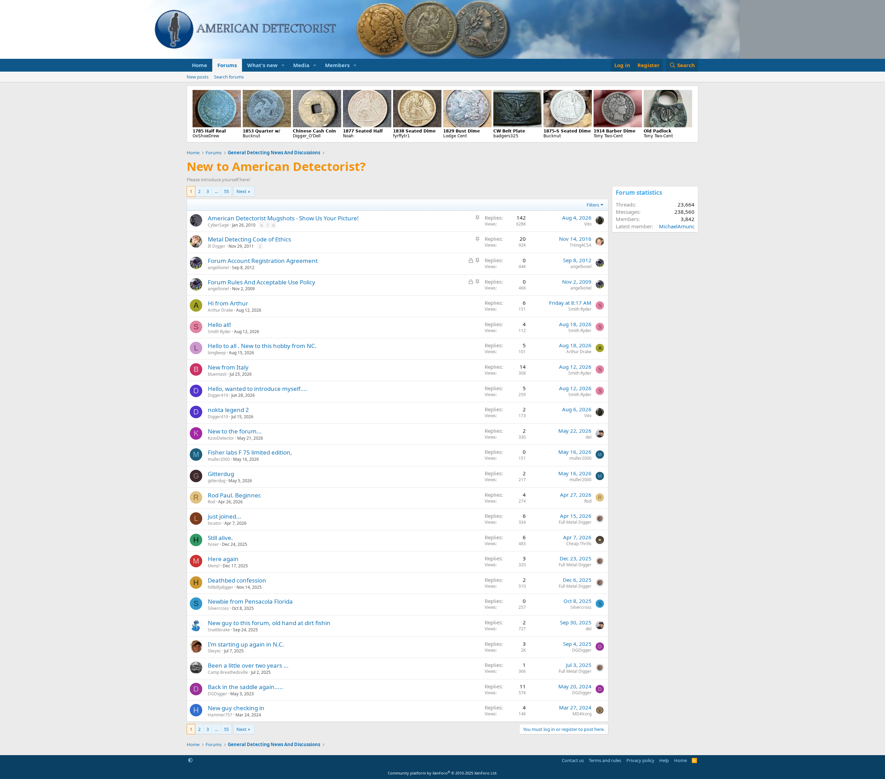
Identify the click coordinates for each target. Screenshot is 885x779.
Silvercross (218, 608)
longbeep (217, 353)
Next (241, 191)
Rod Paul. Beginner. (234, 495)
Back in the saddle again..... (245, 687)
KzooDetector (221, 438)
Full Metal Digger (575, 522)
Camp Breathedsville (228, 672)
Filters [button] (593, 205)
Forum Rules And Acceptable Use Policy (261, 282)
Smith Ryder (579, 309)
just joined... (224, 516)
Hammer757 (220, 715)
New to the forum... (235, 431)
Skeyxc (214, 651)
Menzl (214, 566)
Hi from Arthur (228, 303)
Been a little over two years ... (248, 665)
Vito (587, 224)
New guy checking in (236, 708)
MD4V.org (581, 714)
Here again (223, 559)
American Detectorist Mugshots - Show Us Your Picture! (283, 218)
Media (301, 65)
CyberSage (218, 225)
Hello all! (219, 325)
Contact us (573, 760)
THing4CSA (580, 245)
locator (214, 523)
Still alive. (220, 538)
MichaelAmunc (677, 226)
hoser (213, 544)
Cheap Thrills (578, 544)
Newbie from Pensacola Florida (250, 601)
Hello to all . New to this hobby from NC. (262, 346)
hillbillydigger (220, 587)
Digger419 (218, 395)
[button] (283, 65)
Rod (211, 502)
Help (664, 760)
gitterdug (216, 481)
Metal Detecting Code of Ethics (249, 239)
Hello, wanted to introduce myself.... (257, 389)
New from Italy (228, 367)
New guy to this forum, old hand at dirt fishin (269, 623)
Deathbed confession (237, 580)
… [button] (216, 191)
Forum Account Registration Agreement (263, 261)
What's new (262, 65)
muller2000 (219, 459)
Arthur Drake (220, 310)
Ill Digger (216, 246)
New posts (197, 77)
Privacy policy (640, 760)
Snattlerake (219, 630)
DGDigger (581, 650)
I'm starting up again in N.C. (246, 644)
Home (199, 65)
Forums (227, 65)
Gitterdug (221, 474)
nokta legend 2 (228, 410)
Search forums (229, 77)
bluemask (217, 374)
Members (337, 65)
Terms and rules (605, 760)
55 (226, 191)
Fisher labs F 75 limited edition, (250, 452)
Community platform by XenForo (442, 773)
